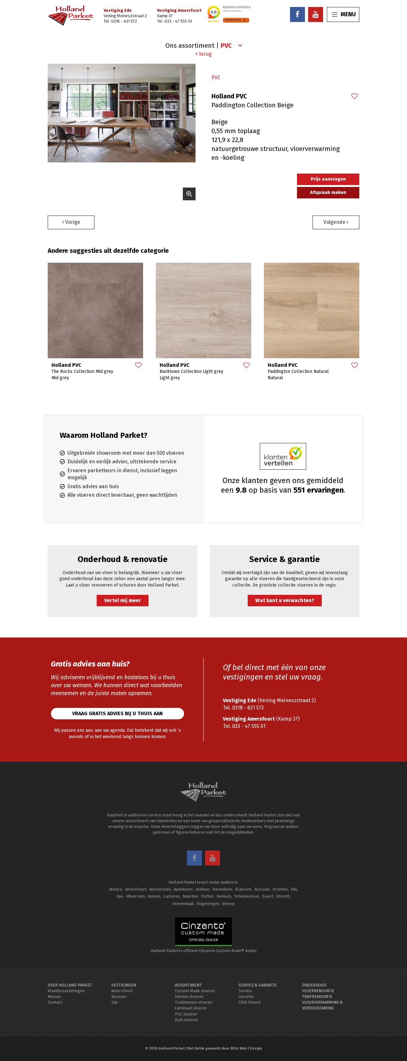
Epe (119, 896)
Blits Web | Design (246, 1048)
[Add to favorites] (354, 97)
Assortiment (188, 985)
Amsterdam (160, 889)
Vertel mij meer (122, 600)
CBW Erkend (249, 1002)
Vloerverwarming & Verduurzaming (322, 1005)
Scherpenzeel (246, 896)
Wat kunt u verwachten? (284, 600)
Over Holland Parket (70, 985)
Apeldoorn (183, 889)
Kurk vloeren (186, 1019)
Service (245, 990)
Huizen (154, 896)
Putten (207, 896)
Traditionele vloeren (193, 1002)
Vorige (72, 222)
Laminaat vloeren (191, 1008)
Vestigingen (123, 985)
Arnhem (203, 889)
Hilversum (135, 896)
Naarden (190, 896)
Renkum (224, 896)
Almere (115, 889)
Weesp (228, 903)
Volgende (335, 222)
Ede (294, 889)
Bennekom (222, 889)
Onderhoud (314, 985)
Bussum (262, 889)
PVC (215, 78)
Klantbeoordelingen (66, 990)
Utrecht (283, 896)
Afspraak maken (328, 192)
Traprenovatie (317, 996)
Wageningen (208, 903)
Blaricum (243, 889)
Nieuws (54, 996)
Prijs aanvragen (328, 179)
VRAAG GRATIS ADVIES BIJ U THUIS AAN (117, 713)
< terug (203, 54)
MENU (348, 14)
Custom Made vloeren (195, 990)
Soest (267, 896)
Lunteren (171, 896)
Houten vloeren (189, 996)
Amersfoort (136, 889)
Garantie (246, 996)
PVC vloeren (186, 1014)
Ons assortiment (189, 45)
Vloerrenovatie (318, 990)
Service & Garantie (257, 985)
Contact (55, 1002)
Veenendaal (183, 903)
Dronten (280, 889)
